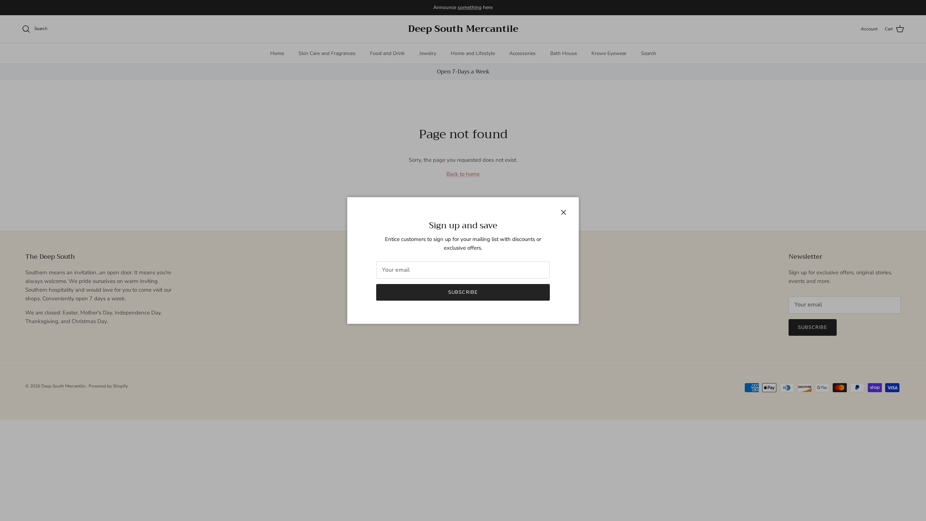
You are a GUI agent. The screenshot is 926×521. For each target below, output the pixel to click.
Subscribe (462, 292)
